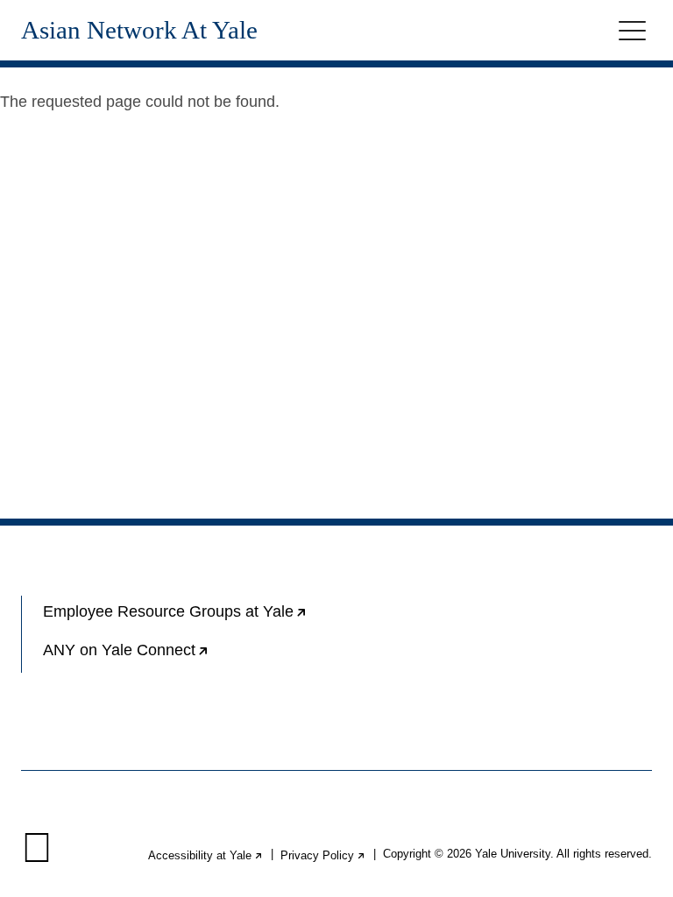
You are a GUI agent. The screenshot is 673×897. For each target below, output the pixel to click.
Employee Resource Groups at (189, 618)
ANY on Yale (182, 657)
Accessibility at (206, 855)
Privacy (323, 855)
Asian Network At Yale (139, 30)
